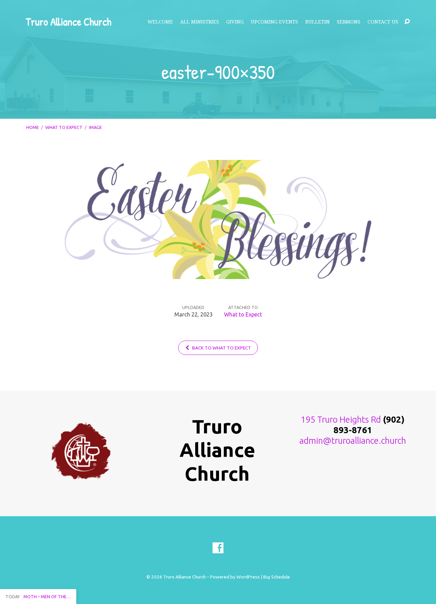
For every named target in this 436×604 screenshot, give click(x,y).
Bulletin (317, 21)
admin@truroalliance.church (352, 440)
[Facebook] (218, 547)
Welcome (160, 21)
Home (32, 127)
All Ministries (199, 21)
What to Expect (63, 127)
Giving (235, 21)
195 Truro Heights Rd (341, 419)
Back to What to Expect (221, 347)
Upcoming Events (274, 21)
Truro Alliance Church (68, 21)
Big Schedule (276, 576)
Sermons (348, 21)
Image (95, 127)
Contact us (383, 21)
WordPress (248, 576)
